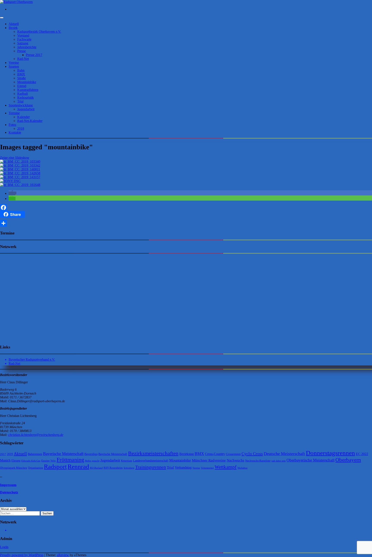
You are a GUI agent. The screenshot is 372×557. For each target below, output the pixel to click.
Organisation (35, 467)
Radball (22, 93)
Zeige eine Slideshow (14, 157)
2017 (3, 454)
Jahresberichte (26, 47)
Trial (20, 101)
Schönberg (129, 468)
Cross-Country (215, 454)
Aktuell (14, 24)
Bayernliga (91, 454)
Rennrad (78, 466)
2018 (20, 128)
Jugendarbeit (25, 109)
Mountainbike (26, 82)
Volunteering (207, 468)
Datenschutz (9, 492)
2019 (10, 454)
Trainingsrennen (150, 467)
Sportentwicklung (21, 105)
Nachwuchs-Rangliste (258, 460)
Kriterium (126, 460)
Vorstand (23, 35)
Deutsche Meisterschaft (284, 453)
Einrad (21, 86)
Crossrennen (233, 454)
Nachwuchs (235, 460)
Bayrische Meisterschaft (112, 454)
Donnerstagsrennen (330, 452)
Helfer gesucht (92, 461)
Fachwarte (24, 39)
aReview (63, 555)
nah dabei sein (278, 461)
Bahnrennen (35, 454)
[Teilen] (186, 223)
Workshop (242, 468)
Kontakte (15, 132)
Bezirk (13, 28)
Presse (21, 51)
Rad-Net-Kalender (29, 121)
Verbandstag (183, 467)
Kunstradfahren (27, 90)
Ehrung (15, 460)
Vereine (14, 62)
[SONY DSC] (10, 181)
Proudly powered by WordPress (21, 555)
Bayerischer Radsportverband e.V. (32, 359)
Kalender (23, 117)
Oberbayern (348, 460)
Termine (14, 113)
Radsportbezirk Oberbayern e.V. (39, 31)
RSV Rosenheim (113, 467)
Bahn (21, 70)
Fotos (12, 124)
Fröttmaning (70, 460)
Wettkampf (226, 467)
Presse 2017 (34, 55)
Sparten (14, 66)
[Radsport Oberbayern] (16, 2)
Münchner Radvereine (209, 460)
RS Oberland (96, 468)
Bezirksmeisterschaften (153, 453)
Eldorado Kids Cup (30, 461)
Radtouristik (25, 97)
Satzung (22, 43)
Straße (21, 78)
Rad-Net (23, 59)
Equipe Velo (48, 460)
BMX (21, 74)
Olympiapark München (13, 467)
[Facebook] (186, 207)
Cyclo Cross (252, 453)
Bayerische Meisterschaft (63, 453)
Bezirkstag (186, 454)
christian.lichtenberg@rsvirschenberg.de (35, 435)
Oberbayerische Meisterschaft (311, 460)
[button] (12, 193)
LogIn (4, 547)
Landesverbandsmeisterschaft (150, 460)
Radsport (55, 466)
